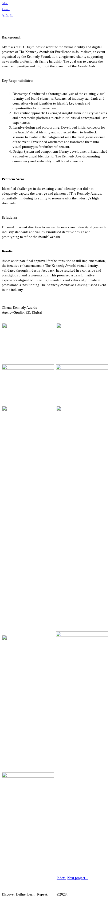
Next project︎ (77, 878)
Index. (61, 878)
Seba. (5, 3)
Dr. (7, 15)
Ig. (3, 15)
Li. (11, 15)
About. (6, 9)
